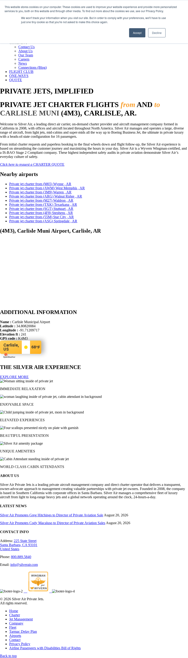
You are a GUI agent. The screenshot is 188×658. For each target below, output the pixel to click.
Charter (14, 615)
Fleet (12, 627)
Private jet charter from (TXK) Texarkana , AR (43, 204)
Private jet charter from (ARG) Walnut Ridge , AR (45, 196)
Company (16, 623)
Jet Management (21, 619)
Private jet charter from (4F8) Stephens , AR (41, 213)
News (22, 63)
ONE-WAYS (18, 76)
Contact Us (26, 47)
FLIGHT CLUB (21, 72)
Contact (14, 640)
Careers (23, 59)
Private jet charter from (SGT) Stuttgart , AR (41, 209)
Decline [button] (157, 33)
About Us (25, 51)
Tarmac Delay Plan (23, 631)
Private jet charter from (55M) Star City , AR (41, 217)
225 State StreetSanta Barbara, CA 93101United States (18, 545)
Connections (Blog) (32, 67)
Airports (15, 636)
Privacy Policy (19, 644)
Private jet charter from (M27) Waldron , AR (41, 200)
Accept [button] (137, 33)
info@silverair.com (24, 565)
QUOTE (15, 80)
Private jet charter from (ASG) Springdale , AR (43, 221)
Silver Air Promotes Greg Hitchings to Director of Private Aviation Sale (51, 515)
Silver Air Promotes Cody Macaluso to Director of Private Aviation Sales (52, 523)
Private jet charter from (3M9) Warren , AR (40, 192)
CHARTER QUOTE (32, 164)
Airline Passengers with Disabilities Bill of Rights (45, 648)
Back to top (8, 656)
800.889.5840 (21, 557)
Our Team (25, 55)
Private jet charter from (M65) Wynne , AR (40, 184)
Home (13, 611)
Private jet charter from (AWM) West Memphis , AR (47, 188)
